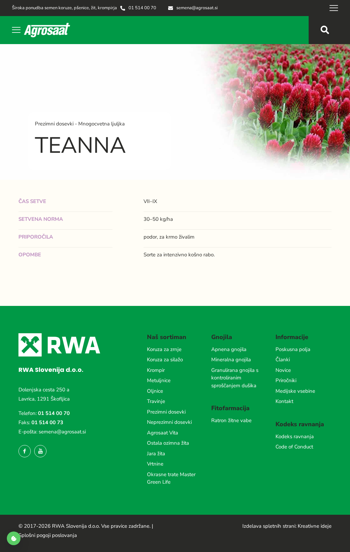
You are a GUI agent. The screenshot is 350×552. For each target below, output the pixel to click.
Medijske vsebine (295, 391)
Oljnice (155, 391)
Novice (283, 370)
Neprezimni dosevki (169, 422)
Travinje (156, 401)
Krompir (156, 370)
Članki (282, 359)
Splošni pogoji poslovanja (47, 535)
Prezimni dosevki (166, 411)
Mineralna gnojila (231, 359)
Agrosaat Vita (162, 432)
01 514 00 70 (54, 413)
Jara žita (156, 453)
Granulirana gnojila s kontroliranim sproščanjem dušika (234, 378)
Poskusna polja (292, 349)
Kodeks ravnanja (294, 436)
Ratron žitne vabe (231, 420)
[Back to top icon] (317, 538)
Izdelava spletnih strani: (269, 526)
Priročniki (285, 380)
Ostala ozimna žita (168, 443)
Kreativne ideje (315, 526)
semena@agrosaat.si (62, 431)
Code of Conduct (294, 446)
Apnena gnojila (228, 349)
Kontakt (284, 401)
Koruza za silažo (165, 359)
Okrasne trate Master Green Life (171, 478)
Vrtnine (155, 463)
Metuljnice (159, 380)
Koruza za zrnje (164, 349)
